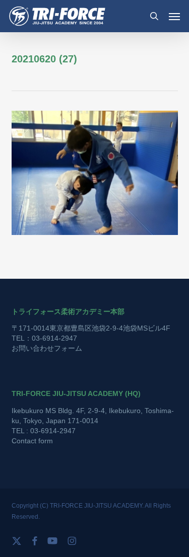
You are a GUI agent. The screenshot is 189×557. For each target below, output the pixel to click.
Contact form (32, 441)
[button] (174, 16)
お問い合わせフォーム (47, 348)
